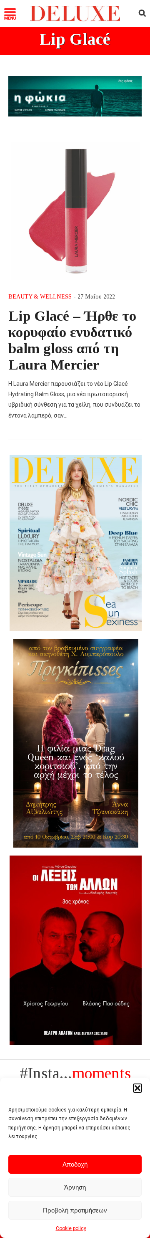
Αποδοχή (75, 1164)
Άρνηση (75, 1187)
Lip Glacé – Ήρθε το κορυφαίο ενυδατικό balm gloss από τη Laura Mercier (72, 340)
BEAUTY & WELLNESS (40, 297)
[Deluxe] (75, 19)
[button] (137, 1088)
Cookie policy (71, 1228)
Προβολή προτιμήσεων (75, 1210)
